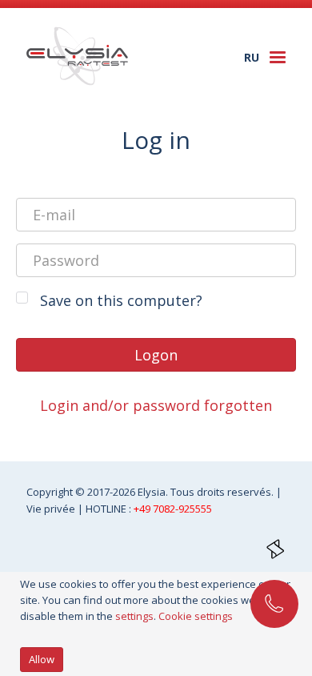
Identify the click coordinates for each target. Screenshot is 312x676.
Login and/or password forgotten (156, 405)
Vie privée (52, 508)
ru (251, 57)
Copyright (50, 492)
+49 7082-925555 (173, 508)
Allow (41, 659)
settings (134, 616)
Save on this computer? (121, 300)
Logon (156, 354)
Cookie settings (195, 616)
